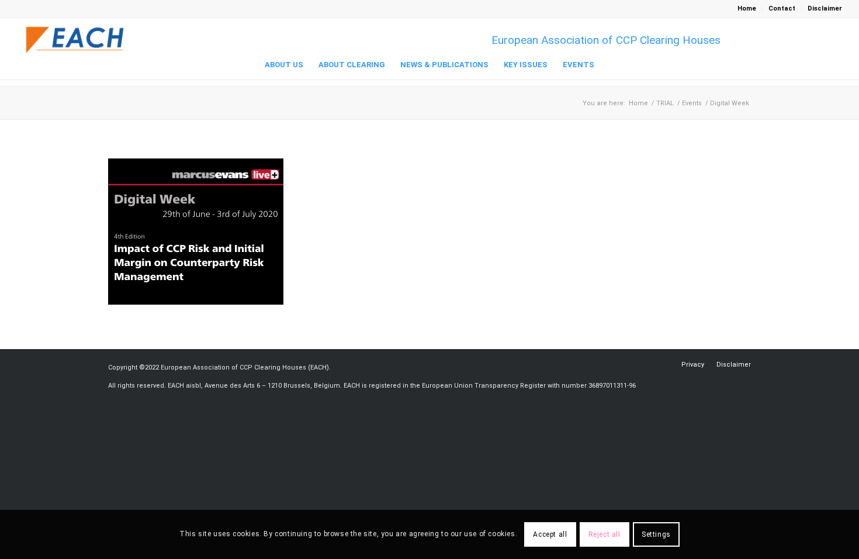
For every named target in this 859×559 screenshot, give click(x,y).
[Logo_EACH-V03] (75, 40)
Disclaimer (825, 8)
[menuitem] (747, 9)
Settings (656, 534)
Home (746, 8)
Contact (781, 8)
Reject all (604, 534)
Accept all (550, 534)
